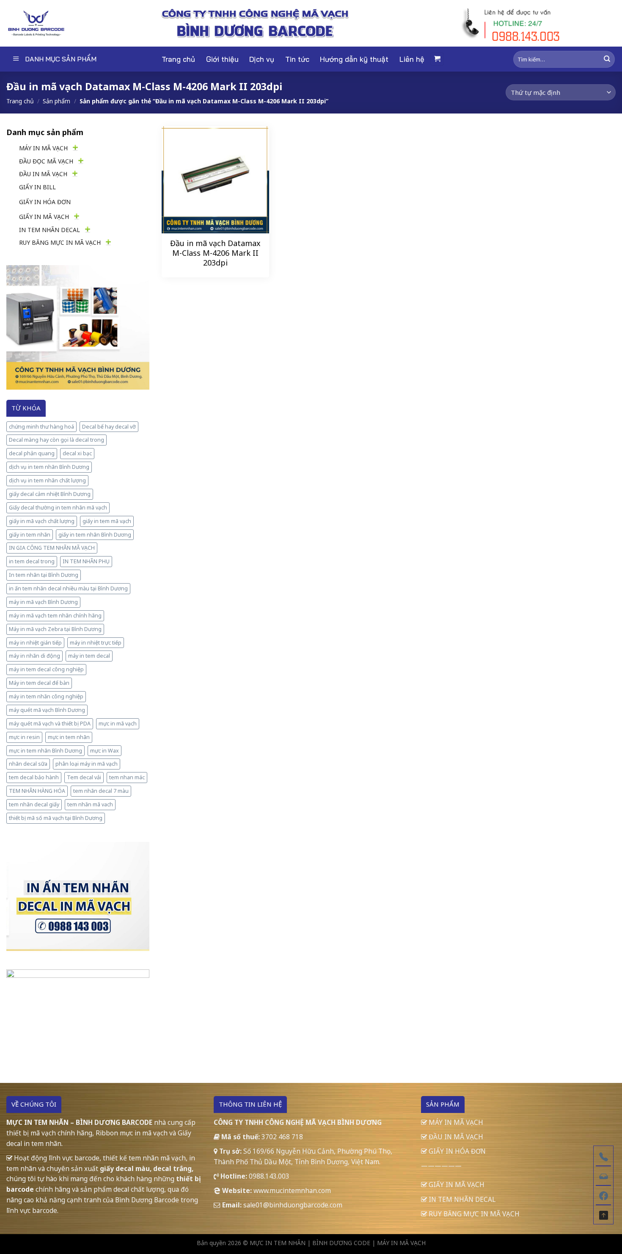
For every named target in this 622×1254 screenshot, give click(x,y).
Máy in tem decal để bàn (39, 683)
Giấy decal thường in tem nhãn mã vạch (58, 507)
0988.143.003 (269, 1176)
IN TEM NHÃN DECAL (49, 230)
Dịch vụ (261, 59)
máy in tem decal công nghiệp (46, 669)
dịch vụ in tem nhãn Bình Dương (49, 467)
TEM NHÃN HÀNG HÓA (37, 790)
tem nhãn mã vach (90, 804)
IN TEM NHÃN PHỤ (86, 561)
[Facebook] (603, 1194)
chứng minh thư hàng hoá (41, 426)
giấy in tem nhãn (29, 534)
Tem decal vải (84, 777)
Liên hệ (411, 59)
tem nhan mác (127, 777)
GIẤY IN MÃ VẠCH (44, 217)
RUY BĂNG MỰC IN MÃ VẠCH (60, 242)
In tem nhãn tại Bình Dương (43, 575)
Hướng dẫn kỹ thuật (354, 59)
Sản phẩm (56, 101)
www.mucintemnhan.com (292, 1190)
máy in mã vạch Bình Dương (43, 602)
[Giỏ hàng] (437, 59)
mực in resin (24, 737)
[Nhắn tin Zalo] (603, 1175)
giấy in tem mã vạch (107, 521)
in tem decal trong (32, 561)
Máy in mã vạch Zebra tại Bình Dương (55, 629)
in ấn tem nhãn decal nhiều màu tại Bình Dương (68, 588)
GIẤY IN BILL (37, 187)
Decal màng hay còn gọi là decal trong (56, 439)
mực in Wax (104, 750)
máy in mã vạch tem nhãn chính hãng (55, 615)
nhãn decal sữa (28, 763)
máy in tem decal (89, 655)
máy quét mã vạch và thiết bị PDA (50, 723)
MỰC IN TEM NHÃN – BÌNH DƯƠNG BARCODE (79, 1122)
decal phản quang (32, 453)
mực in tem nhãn (69, 737)
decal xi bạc (77, 453)
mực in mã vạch (118, 723)
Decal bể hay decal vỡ (109, 426)
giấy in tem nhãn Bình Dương (94, 534)
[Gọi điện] (603, 1155)
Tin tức (297, 59)
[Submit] (607, 59)
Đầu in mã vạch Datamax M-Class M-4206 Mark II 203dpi (215, 253)
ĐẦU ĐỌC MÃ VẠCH (46, 161)
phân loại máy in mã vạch (86, 763)
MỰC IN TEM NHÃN (277, 1243)
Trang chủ (178, 59)
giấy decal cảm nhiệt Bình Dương (50, 494)
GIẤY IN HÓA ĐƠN (45, 202)
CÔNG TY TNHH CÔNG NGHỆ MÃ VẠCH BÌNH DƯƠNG (298, 1122)
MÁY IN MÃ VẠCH (43, 148)
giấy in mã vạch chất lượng (41, 521)
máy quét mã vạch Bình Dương (47, 710)
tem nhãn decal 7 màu (101, 790)
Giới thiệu (222, 59)
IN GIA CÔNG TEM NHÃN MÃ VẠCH (52, 547)
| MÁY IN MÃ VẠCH (399, 1243)
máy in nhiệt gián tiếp (35, 642)
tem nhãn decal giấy (34, 804)
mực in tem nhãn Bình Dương (45, 750)
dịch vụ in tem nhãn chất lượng (47, 480)
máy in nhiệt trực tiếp (95, 642)
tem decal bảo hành (34, 777)
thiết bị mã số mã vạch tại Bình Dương (55, 818)
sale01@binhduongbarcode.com (292, 1205)
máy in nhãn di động (34, 655)
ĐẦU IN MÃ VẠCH (43, 174)
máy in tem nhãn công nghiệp (46, 696)
